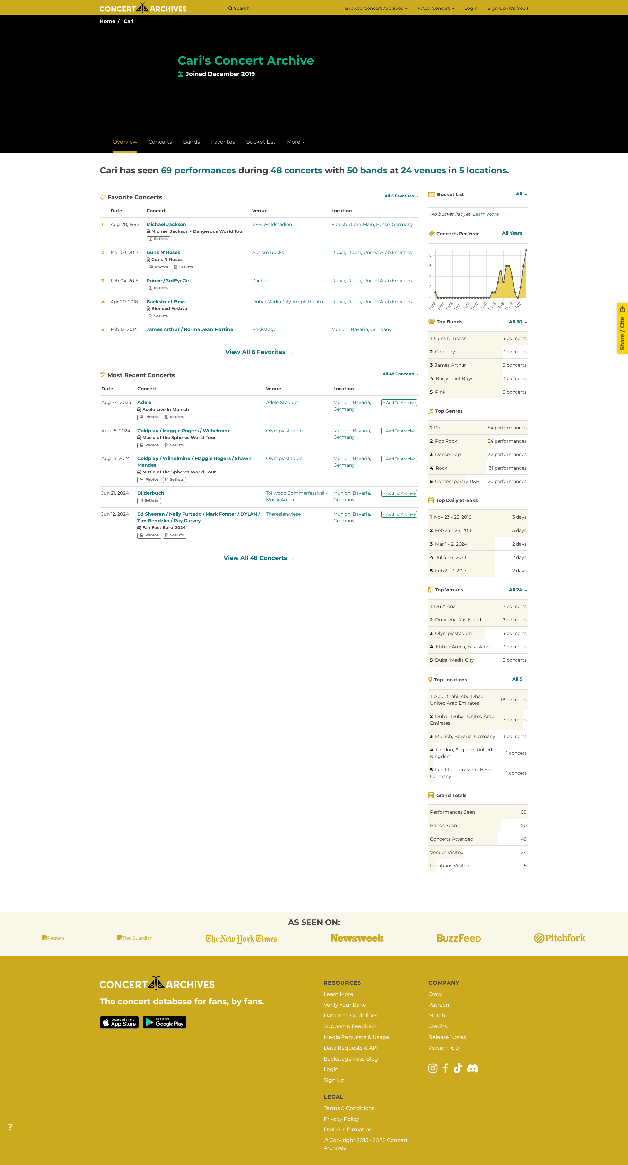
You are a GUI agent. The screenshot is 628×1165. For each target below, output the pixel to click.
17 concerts (514, 720)
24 (524, 852)
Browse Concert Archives (374, 8)
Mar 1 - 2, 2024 (451, 544)
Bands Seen (443, 825)
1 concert (516, 753)
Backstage (264, 329)
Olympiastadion (284, 431)
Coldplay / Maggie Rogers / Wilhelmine (184, 431)
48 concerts (296, 170)
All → (522, 194)
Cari (129, 21)
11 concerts (514, 736)
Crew (435, 994)
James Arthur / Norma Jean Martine (190, 329)
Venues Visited (446, 852)
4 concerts (514, 338)
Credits (437, 1026)
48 (524, 839)
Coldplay (445, 352)
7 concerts (515, 606)
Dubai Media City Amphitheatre (288, 302)
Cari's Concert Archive (246, 60)
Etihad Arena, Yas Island (463, 647)
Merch (436, 1015)
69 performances (198, 170)
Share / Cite (622, 332)
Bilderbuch (150, 493)
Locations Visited (449, 866)
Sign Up (334, 1080)
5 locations (483, 170)
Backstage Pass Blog (351, 1059)
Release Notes (447, 1037)
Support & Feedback (351, 1026)
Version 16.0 (443, 1048)
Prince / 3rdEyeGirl (169, 281)
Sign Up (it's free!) (507, 8)
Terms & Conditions (349, 1108)
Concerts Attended (451, 839)
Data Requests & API (351, 1048)
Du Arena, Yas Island (458, 620)
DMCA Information (348, 1129)
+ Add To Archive (399, 402)
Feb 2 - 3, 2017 (450, 571)
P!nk (440, 392)
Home (107, 21)
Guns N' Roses (163, 252)
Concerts (160, 142)
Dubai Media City (454, 660)
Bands (191, 142)
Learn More (485, 214)
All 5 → (520, 679)
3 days (519, 517)
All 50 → (518, 321)
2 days (519, 544)
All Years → (515, 233)
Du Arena (445, 606)
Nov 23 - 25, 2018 (453, 517)
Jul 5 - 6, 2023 (451, 557)
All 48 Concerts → (401, 374)
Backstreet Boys (166, 302)
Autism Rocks (268, 252)
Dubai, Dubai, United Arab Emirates (371, 252)
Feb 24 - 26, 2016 (454, 530)
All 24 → (518, 590)
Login (471, 8)
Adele (144, 402)
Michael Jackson (166, 224)
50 (524, 825)
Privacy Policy (341, 1119)
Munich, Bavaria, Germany (361, 329)
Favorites (223, 142)
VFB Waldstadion (272, 224)
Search (241, 8)
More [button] (294, 142)
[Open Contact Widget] (10, 1127)
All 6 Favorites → (402, 196)
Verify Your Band (345, 1005)
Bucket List (261, 142)
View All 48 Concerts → (259, 558)
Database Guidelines (351, 1015)
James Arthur (450, 365)
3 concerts (515, 352)
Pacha (259, 281)
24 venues (423, 170)
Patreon (438, 1005)
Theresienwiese (283, 514)
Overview (125, 142)
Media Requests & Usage (356, 1037)
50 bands (367, 170)
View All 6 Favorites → (259, 352)
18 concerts (514, 700)
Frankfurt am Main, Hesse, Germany (372, 224)
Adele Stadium (283, 402)
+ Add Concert (434, 8)
